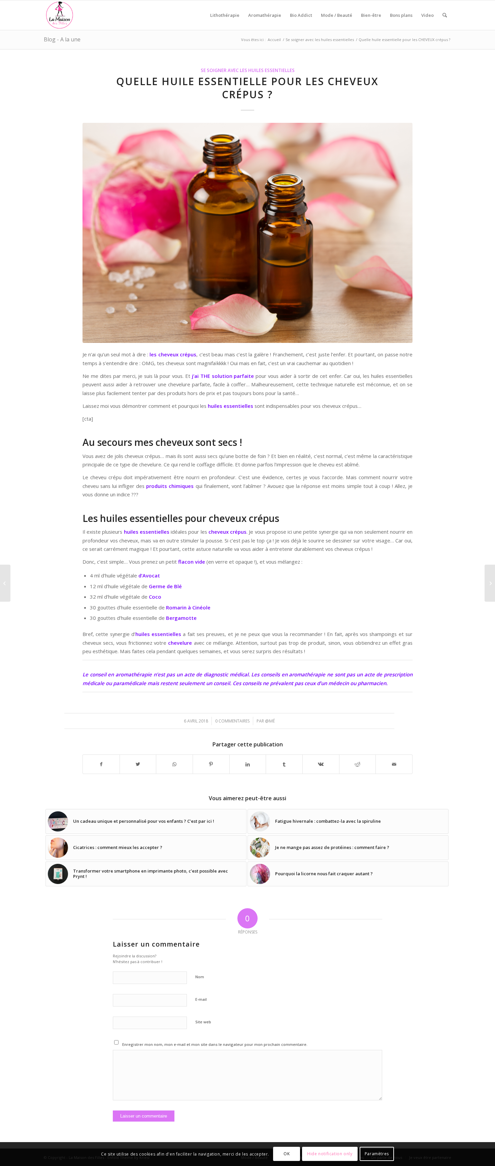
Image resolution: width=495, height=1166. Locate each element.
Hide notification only (329, 1154)
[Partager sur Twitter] (138, 764)
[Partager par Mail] (394, 764)
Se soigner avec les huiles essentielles (248, 70)
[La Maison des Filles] (60, 15)
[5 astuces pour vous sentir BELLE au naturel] (5, 583)
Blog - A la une (62, 39)
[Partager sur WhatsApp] (174, 764)
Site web (203, 1021)
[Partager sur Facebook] (101, 764)
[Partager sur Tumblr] (284, 764)
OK (287, 1154)
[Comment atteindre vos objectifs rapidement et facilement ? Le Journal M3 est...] (490, 583)
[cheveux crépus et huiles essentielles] (247, 233)
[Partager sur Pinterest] (211, 764)
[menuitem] (225, 15)
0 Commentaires (232, 721)
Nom (199, 976)
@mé (270, 721)
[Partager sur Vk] (321, 764)
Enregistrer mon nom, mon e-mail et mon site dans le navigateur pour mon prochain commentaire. (214, 1044)
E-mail (201, 999)
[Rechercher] (444, 15)
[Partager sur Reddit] (357, 764)
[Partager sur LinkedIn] (248, 764)
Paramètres (377, 1154)
